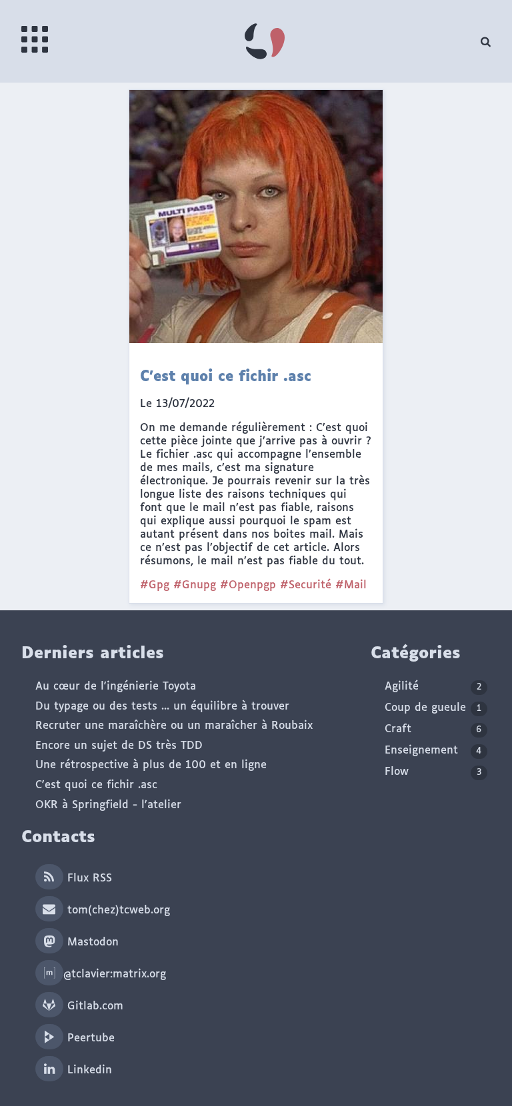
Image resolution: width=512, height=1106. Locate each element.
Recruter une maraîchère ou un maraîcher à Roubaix (174, 726)
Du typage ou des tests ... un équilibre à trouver (162, 706)
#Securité (305, 585)
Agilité (433, 686)
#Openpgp (248, 585)
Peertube (89, 1038)
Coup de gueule (433, 708)
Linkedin (87, 1070)
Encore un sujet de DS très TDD (119, 746)
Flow (433, 772)
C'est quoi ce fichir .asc (96, 785)
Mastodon (91, 942)
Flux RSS (87, 878)
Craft (433, 729)
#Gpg (154, 585)
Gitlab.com (93, 1006)
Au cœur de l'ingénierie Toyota (115, 686)
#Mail (351, 585)
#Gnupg (194, 585)
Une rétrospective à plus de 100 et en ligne (151, 765)
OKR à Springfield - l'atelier (108, 805)
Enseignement (433, 750)
